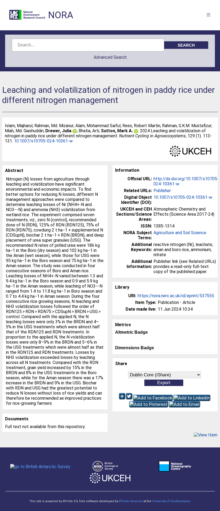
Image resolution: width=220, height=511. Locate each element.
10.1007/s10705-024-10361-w (43, 141)
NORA (60, 15)
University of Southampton (171, 501)
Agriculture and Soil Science (179, 232)
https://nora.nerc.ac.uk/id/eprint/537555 (176, 295)
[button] (205, 435)
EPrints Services (130, 501)
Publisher (162, 190)
